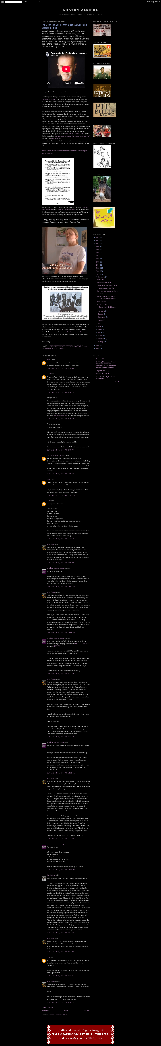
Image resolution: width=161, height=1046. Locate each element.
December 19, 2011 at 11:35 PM (61, 539)
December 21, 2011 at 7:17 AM (60, 838)
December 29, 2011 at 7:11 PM (60, 976)
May (99, 329)
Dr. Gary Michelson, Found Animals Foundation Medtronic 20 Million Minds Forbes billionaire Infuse (106, 364)
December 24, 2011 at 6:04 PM (60, 933)
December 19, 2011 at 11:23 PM (61, 495)
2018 (98, 253)
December (101, 277)
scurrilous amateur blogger (56, 568)
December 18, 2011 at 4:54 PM (60, 392)
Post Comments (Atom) (59, 1015)
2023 (98, 237)
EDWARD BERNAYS (49, 99)
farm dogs (68, 136)
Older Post (86, 1010)
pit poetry (100, 279)
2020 (98, 247)
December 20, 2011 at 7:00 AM (60, 563)
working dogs (59, 136)
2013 (98, 268)
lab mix (75, 141)
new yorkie (69, 133)
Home (66, 1010)
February (101, 338)
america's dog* (85, 136)
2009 (98, 348)
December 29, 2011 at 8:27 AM (60, 952)
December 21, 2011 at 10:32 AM (61, 870)
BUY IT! (57, 646)
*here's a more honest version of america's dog (58, 151)
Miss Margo (51, 544)
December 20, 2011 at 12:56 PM (61, 633)
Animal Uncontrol (102, 374)
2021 (98, 243)
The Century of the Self (75, 332)
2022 (98, 240)
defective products (60, 416)
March (100, 335)
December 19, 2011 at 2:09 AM (60, 450)
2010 (98, 345)
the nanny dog (56, 138)
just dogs (75, 136)
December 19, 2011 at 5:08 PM (60, 474)
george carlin (71, 346)
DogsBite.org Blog (102, 371)
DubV (49, 374)
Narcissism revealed (104, 282)
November (101, 311)
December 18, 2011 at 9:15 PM (60, 419)
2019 (98, 250)
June (100, 326)
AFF (49, 346)
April (99, 332)
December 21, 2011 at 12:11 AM (61, 773)
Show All (117, 381)
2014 (98, 265)
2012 (98, 271)
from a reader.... (102, 302)
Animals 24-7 (100, 359)
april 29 (49, 360)
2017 (98, 256)
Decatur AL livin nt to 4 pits (56, 455)
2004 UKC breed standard (66, 210)
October (101, 314)
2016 (98, 259)
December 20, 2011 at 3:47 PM (60, 674)
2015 (98, 262)
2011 (98, 274)
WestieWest (51, 875)
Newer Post (46, 1010)
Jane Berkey (82, 346)
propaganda (46, 348)
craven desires (80, 9)
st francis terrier (79, 133)
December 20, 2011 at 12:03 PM (61, 587)
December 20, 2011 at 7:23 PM (60, 737)
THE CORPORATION (81, 644)
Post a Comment (47, 1007)
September (102, 317)
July (99, 323)
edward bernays (57, 346)
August (100, 320)
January (101, 342)
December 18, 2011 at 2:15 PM (60, 368)
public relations (58, 348)
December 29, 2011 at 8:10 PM (60, 1002)
